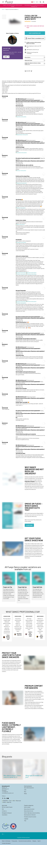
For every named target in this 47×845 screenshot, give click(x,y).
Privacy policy (14, 841)
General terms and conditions (25, 841)
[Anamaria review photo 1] (21, 152)
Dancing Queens (27, 837)
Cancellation (4, 814)
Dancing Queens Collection (30, 814)
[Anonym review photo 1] (21, 170)
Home (3, 9)
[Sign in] (43, 2)
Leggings (26, 818)
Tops (25, 820)
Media (25, 793)
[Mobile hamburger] (3, 2)
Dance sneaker (27, 807)
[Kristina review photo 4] (31, 274)
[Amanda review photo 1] (21, 242)
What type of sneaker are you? (33, 776)
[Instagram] (28, 71)
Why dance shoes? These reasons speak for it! (12, 776)
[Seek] (40, 2)
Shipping (34, 841)
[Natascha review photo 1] (21, 183)
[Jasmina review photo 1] (21, 116)
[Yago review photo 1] (20, 224)
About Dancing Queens (29, 787)
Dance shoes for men (28, 811)
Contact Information (6, 843)
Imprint (39, 841)
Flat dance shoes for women (30, 816)
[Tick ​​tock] (31, 71)
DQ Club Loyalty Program (7, 807)
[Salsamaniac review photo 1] (22, 134)
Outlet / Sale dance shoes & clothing (32, 812)
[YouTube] (8, 798)
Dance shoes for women (29, 809)
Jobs (25, 789)
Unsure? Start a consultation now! (36, 38)
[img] (5, 96)
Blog (25, 791)
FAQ (3, 809)
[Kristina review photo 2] (31, 272)
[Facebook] (30, 71)
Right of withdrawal (6, 841)
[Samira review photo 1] (21, 207)
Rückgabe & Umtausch (7, 812)
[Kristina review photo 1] (21, 272)
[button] (28, 21)
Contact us (4, 811)
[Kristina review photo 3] (21, 274)
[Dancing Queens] (9, 2)
